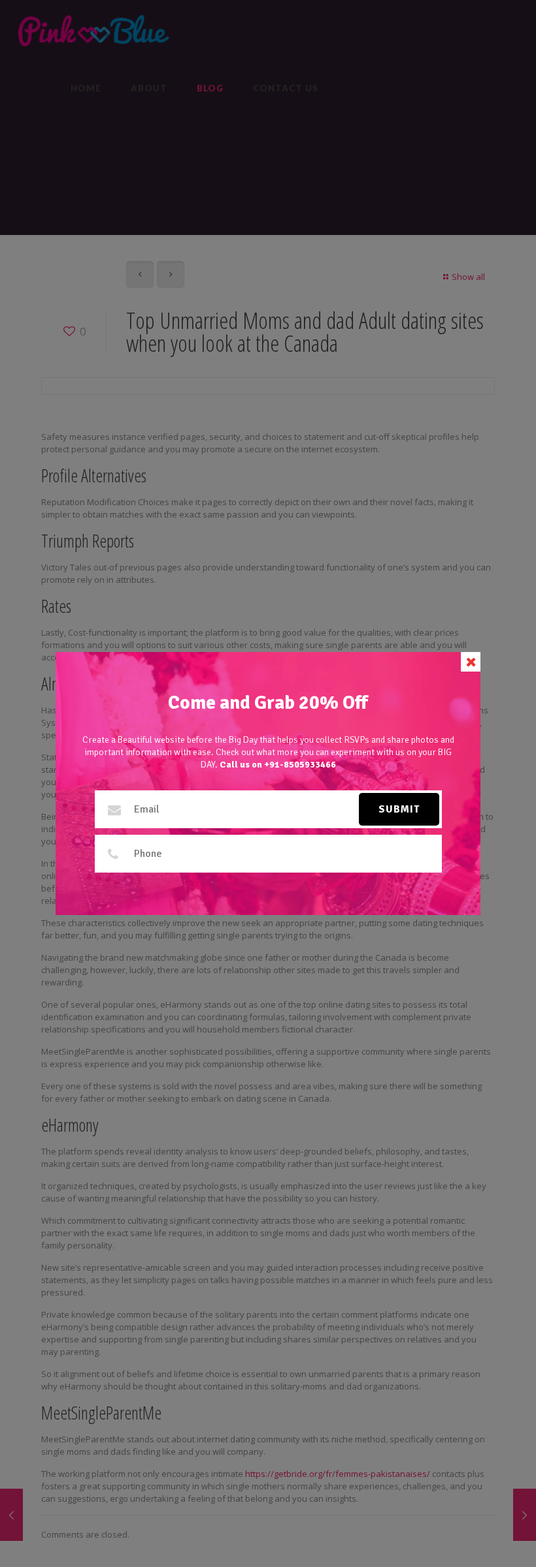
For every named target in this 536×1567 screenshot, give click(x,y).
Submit (399, 809)
